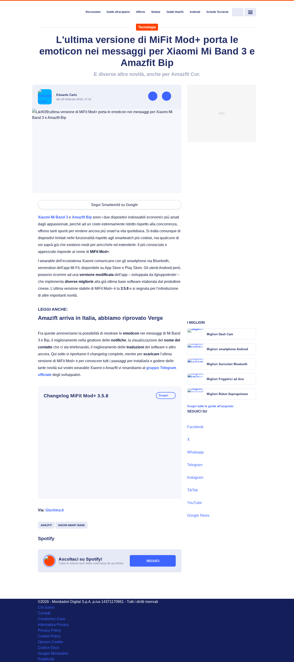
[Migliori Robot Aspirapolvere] (252, 393)
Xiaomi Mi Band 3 (53, 217)
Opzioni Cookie (50, 642)
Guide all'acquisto (118, 12)
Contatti (44, 613)
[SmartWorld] (60, 12)
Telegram (194, 465)
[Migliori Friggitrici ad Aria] (252, 378)
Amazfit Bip (82, 217)
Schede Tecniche (217, 12)
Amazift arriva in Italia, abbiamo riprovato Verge (100, 318)
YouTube (194, 503)
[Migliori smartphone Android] (252, 349)
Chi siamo (46, 607)
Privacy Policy (49, 630)
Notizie (155, 12)
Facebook (195, 427)
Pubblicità (46, 659)
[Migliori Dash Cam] (252, 334)
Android (195, 12)
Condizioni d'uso (51, 619)
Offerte (140, 12)
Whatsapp (195, 452)
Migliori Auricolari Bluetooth (227, 364)
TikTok (192, 490)
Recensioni (93, 12)
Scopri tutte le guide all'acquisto (210, 406)
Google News (198, 515)
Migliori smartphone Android (227, 349)
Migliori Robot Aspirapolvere (227, 394)
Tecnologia (147, 27)
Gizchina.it (54, 510)
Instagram (195, 477)
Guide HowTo (175, 12)
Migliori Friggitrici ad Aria (225, 379)
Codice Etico (48, 648)
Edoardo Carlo (66, 95)
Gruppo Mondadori (53, 653)
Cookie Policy (49, 636)
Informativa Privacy (53, 625)
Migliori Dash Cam (220, 334)
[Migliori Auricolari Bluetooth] (252, 364)
